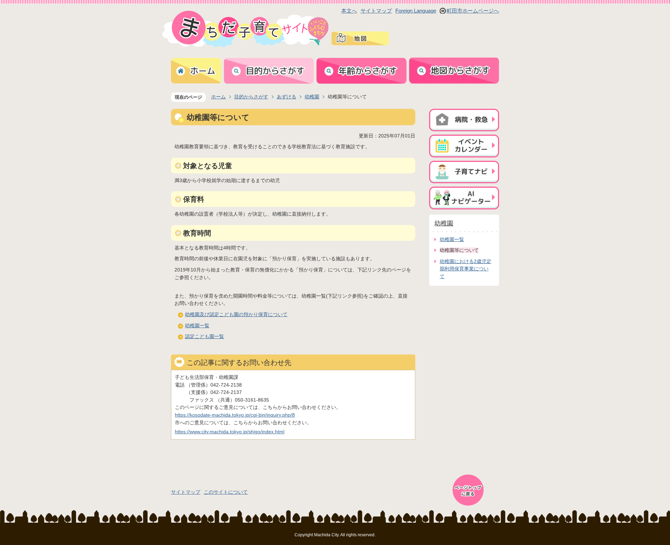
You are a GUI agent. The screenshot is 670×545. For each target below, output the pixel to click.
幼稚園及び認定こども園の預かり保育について (236, 314)
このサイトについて (226, 492)
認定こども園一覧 (204, 336)
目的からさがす (251, 96)
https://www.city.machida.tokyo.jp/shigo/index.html (229, 431)
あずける (286, 96)
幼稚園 (312, 96)
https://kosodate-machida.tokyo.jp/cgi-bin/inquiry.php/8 (235, 415)
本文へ (349, 11)
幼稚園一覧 (197, 325)
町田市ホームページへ (473, 11)
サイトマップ (376, 11)
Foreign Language (415, 11)
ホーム (218, 96)
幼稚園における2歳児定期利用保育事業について (465, 269)
